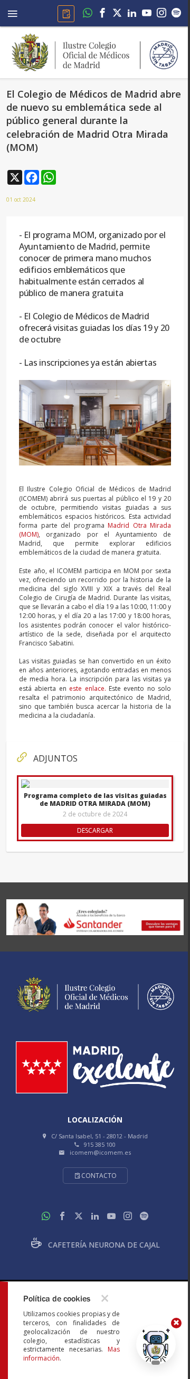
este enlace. (87, 688)
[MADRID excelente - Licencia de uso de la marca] (95, 1067)
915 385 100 (100, 1144)
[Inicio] (95, 51)
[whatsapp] (87, 13)
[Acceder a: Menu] (12, 12)
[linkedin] (132, 13)
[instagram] (161, 13)
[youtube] (146, 13)
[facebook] (102, 13)
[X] (117, 13)
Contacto (99, 1175)
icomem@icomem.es (100, 1152)
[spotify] (176, 13)
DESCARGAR (95, 830)
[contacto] (66, 13)
